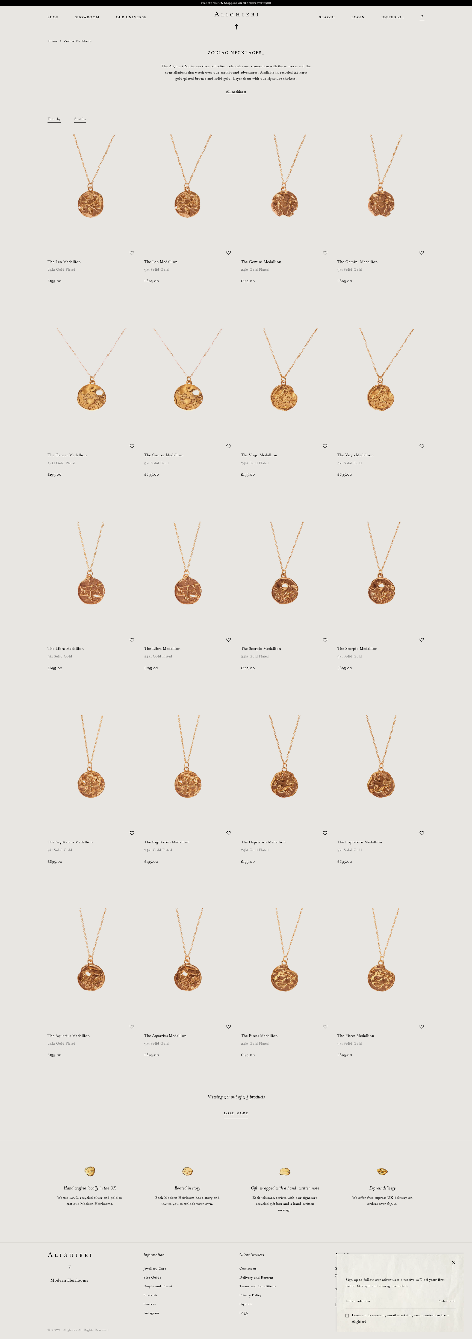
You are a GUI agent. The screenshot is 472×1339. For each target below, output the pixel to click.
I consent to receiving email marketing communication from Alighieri (401, 1318)
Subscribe (446, 1301)
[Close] (454, 1263)
